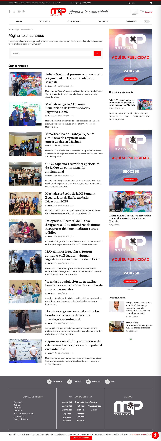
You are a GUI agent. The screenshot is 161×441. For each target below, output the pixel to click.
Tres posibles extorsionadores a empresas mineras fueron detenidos (139, 325)
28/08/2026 (64, 86)
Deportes (67, 413)
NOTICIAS (44, 21)
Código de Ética (45, 3)
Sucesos (80, 420)
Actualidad (115, 210)
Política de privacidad (141, 434)
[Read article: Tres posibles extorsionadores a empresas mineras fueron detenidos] (116, 326)
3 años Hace (132, 331)
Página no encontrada (24, 30)
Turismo (93, 402)
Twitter (17, 405)
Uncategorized (94, 406)
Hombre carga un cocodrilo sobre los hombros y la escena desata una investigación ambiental (72, 315)
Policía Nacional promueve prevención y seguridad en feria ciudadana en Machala (73, 78)
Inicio (11, 30)
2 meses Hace (132, 316)
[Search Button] (150, 2)
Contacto (57, 3)
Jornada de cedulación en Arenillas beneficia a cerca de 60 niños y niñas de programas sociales (74, 285)
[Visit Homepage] (81, 12)
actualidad (67, 402)
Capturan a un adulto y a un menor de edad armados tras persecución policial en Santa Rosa (73, 345)
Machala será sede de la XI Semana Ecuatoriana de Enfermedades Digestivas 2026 (70, 197)
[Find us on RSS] (24, 11)
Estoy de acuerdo (81, 438)
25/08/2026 (64, 205)
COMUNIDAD (73, 21)
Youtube (17, 408)
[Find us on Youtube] (19, 11)
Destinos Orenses (67, 419)
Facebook (18, 402)
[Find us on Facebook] (9, 11)
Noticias (80, 406)
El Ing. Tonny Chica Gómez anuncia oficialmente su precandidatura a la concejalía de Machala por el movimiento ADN (138, 308)
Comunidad (67, 410)
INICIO (19, 21)
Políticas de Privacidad (23, 413)
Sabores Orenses (80, 415)
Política (80, 410)
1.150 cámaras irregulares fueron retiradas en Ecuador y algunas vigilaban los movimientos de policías (72, 255)
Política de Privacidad (29, 3)
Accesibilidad (14, 3)
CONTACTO (131, 21)
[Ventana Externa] (141, 11)
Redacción (52, 86)
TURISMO (102, 21)
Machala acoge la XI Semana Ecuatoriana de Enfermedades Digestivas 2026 (67, 108)
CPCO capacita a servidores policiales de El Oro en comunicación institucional (72, 167)
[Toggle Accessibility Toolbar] (155, 435)
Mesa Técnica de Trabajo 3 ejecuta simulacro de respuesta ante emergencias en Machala (69, 138)
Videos (94, 410)
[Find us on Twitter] (14, 11)
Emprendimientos (83, 402)
